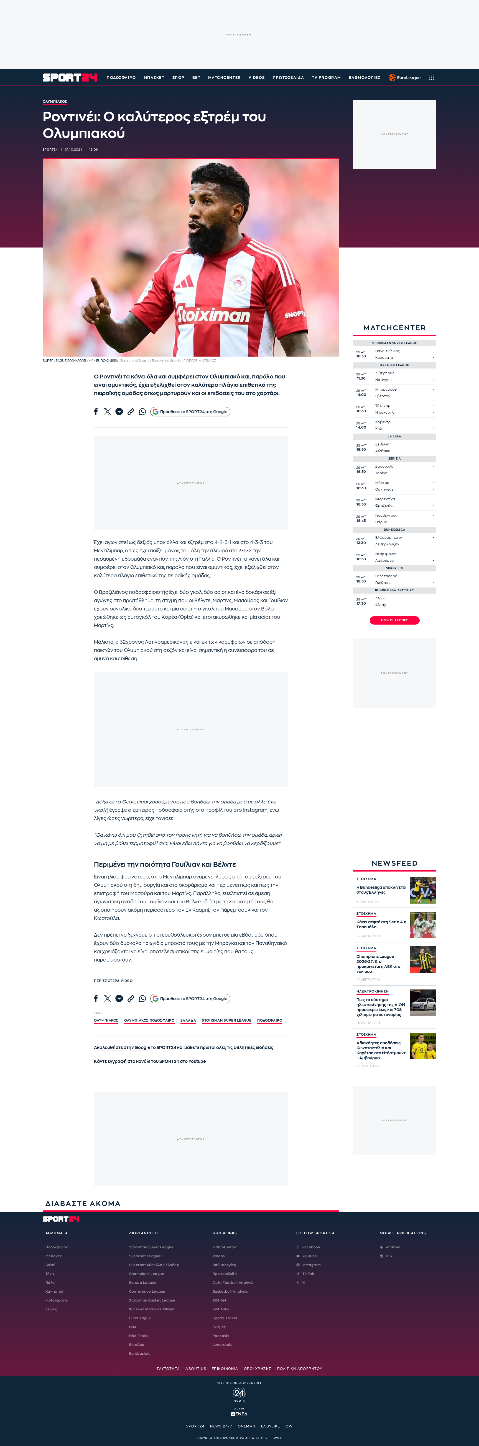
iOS (389, 1256)
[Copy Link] (131, 412)
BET (196, 77)
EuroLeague (140, 1318)
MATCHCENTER (224, 77)
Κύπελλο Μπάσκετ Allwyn (152, 1309)
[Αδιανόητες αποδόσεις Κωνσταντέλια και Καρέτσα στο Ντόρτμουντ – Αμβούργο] (423, 1046)
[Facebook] (96, 412)
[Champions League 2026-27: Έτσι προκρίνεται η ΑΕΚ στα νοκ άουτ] (423, 959)
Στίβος (51, 1309)
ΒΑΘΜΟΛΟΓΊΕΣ (365, 77)
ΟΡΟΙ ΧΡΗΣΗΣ (258, 1368)
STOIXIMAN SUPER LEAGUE (226, 1020)
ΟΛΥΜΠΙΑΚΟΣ (106, 1020)
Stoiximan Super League (151, 1247)
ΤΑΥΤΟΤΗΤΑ (168, 1368)
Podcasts (221, 1335)
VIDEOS (257, 77)
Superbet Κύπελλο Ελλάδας (154, 1265)
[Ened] (239, 1413)
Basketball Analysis (230, 1291)
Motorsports (56, 1300)
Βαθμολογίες (224, 1265)
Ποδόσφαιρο (121, 77)
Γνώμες (219, 1327)
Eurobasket (139, 1353)
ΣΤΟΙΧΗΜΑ (366, 879)
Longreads (222, 1344)
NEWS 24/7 (221, 1426)
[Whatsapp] (142, 412)
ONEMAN (247, 1426)
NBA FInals (138, 1335)
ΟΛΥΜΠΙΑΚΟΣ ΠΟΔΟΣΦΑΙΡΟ (149, 1020)
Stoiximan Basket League (152, 1300)
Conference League (147, 1291)
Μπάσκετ (154, 77)
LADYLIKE (270, 1426)
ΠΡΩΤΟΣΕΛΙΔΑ (288, 77)
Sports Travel (225, 1318)
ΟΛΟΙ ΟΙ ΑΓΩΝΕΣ (395, 620)
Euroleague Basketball (403, 77)
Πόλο (50, 1282)
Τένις (50, 1273)
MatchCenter (225, 1247)
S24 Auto (221, 1309)
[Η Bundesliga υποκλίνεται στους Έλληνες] (423, 890)
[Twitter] (107, 412)
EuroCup (136, 1344)
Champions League (146, 1273)
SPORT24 (195, 1426)
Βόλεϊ (50, 1265)
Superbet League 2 (146, 1256)
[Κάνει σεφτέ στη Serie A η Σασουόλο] (423, 925)
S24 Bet (219, 1300)
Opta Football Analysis (233, 1282)
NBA (133, 1327)
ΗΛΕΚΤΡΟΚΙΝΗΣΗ (372, 991)
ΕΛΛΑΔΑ (188, 1020)
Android (393, 1247)
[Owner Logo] (239, 1394)
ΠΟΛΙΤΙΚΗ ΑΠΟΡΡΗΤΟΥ (299, 1368)
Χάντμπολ (54, 1291)
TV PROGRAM (326, 77)
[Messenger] (119, 412)
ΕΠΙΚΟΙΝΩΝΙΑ (225, 1368)
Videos (219, 1256)
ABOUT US (195, 1368)
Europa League (143, 1282)
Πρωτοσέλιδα (225, 1273)
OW (289, 1426)
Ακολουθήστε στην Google (122, 1048)
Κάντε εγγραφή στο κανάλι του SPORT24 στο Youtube (150, 1062)
